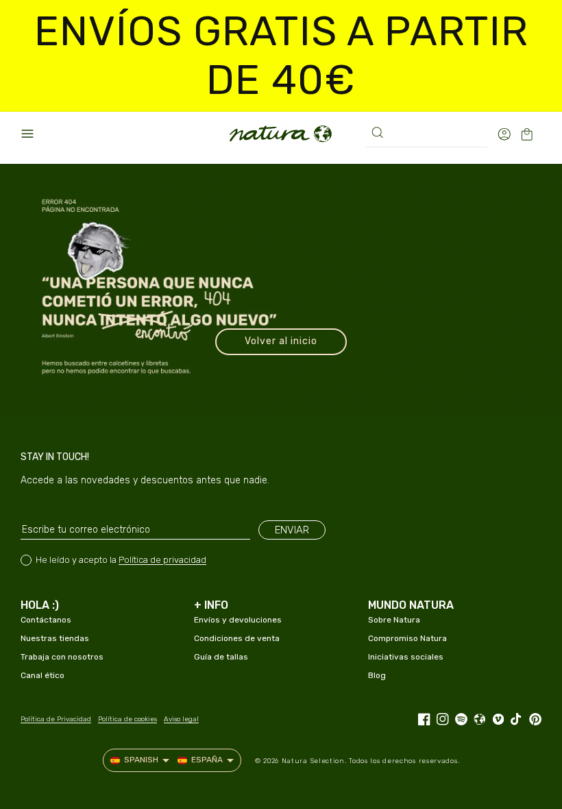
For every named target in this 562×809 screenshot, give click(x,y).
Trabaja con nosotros (62, 657)
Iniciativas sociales (405, 657)
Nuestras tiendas (55, 638)
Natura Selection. (314, 761)
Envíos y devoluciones (238, 620)
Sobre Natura (394, 620)
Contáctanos (46, 620)
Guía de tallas (221, 657)
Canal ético (42, 675)
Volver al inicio (281, 341)
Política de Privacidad (56, 719)
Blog (377, 675)
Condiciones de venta (237, 638)
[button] (27, 134)
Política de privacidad (162, 560)
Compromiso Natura (407, 638)
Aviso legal (181, 719)
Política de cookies (127, 719)
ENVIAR (292, 530)
